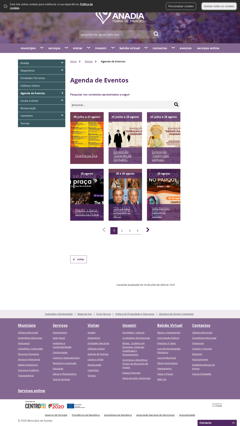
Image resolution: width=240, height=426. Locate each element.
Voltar (80, 259)
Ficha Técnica (103, 314)
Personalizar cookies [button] (181, 6)
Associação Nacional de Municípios (155, 415)
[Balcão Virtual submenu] (146, 48)
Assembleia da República (118, 415)
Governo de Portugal (56, 415)
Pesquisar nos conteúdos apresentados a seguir (100, 94)
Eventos (186, 48)
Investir (101, 48)
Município (28, 48)
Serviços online (208, 48)
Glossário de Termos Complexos (176, 314)
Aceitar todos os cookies (219, 6)
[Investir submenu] (113, 48)
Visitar (77, 48)
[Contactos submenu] (173, 48)
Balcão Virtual (130, 48)
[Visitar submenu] (88, 48)
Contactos (160, 48)
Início (73, 61)
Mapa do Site (84, 314)
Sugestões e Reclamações (59, 314)
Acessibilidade (187, 415)
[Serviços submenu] (66, 48)
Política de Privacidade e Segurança (134, 314)
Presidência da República (86, 415)
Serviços (54, 48)
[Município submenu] (42, 48)
